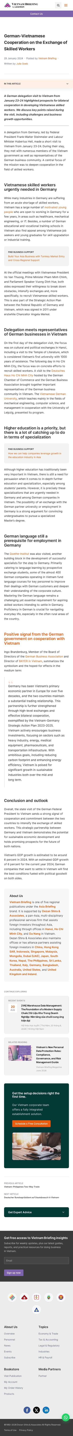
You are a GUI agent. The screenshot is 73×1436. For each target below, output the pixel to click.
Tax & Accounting (48, 1339)
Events (8, 1351)
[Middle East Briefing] (36, 1309)
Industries (44, 1351)
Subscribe (9, 1357)
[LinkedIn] (46, 1410)
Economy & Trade (48, 1333)
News (7, 1345)
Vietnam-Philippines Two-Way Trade (22, 1186)
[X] (36, 1410)
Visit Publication (13, 1375)
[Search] (58, 5)
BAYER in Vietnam (30, 661)
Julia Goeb (22, 63)
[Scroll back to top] (65, 1429)
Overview (9, 1333)
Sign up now (14, 1272)
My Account (10, 1381)
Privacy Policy (26, 1430)
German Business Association (44, 656)
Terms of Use (10, 1430)
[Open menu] (66, 5)
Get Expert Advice (20, 1212)
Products (9, 1393)
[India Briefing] (48, 1297)
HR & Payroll (45, 1357)
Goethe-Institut (19, 553)
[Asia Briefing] (24, 1297)
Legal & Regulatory (49, 1345)
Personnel (9, 1339)
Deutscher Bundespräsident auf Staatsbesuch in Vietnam (31, 1197)
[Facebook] (27, 1410)
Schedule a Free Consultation (31, 1123)
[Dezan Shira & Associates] (12, 1297)
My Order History (13, 1387)
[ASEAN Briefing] (61, 1297)
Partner (43, 1375)
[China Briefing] (36, 1297)
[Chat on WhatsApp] (66, 1417)
